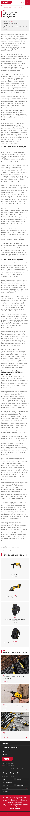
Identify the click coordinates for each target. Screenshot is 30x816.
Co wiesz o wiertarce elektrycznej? (13, 706)
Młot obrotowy (15, 575)
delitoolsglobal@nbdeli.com (9, 765)
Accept (17, 808)
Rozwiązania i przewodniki (10, 747)
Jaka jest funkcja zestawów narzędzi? (14, 734)
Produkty (5, 743)
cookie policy (13, 806)
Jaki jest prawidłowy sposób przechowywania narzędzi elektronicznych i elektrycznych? (13, 550)
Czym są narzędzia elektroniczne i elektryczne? (14, 7)
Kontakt (4, 754)
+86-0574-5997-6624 (8, 763)
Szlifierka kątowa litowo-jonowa (15, 597)
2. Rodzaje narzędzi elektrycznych (10, 25)
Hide (12, 21)
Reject (12, 808)
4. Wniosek (5, 29)
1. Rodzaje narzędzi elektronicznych (10, 23)
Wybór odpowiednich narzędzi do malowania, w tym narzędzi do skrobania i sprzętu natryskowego (13, 547)
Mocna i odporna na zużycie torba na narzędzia (15, 619)
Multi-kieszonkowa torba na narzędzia (15, 643)
